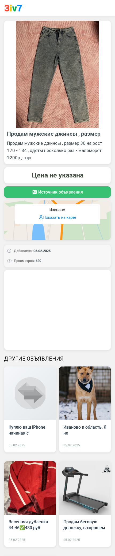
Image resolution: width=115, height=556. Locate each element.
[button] (57, 192)
